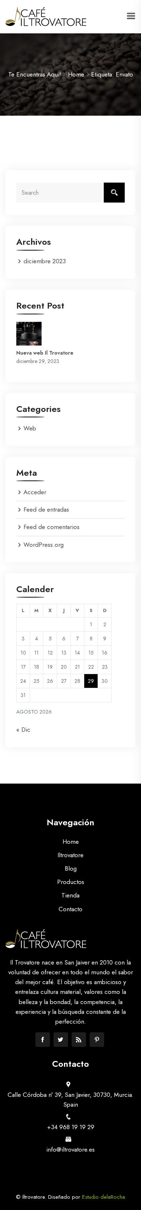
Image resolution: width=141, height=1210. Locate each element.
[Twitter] (61, 1039)
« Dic (23, 729)
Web (30, 428)
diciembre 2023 (45, 261)
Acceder (35, 492)
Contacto (70, 909)
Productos (70, 881)
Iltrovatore (70, 855)
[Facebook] (42, 1039)
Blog (71, 868)
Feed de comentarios (52, 527)
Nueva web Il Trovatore (44, 352)
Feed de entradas (46, 509)
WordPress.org (44, 544)
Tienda (70, 895)
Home (76, 74)
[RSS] (79, 1039)
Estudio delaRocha (103, 1197)
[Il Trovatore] (45, 16)
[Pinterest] (97, 1039)
